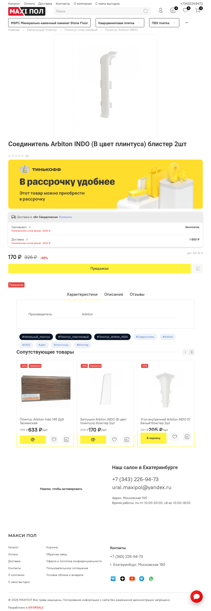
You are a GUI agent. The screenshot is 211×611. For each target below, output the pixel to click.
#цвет (42, 344)
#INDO (26, 344)
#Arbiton (168, 336)
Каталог (14, 3)
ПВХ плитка (160, 23)
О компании (83, 3)
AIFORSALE (35, 607)
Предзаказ (99, 268)
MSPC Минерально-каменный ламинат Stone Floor (49, 23)
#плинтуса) (61, 344)
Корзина (52, 547)
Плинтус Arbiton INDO (121, 30)
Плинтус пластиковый (80, 30)
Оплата (29, 3)
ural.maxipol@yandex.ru (141, 487)
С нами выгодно (107, 3)
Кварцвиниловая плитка (116, 23)
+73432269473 (192, 3)
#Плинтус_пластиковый (73, 336)
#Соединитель (145, 336)
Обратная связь (56, 554)
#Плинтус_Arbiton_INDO (112, 336)
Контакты (63, 3)
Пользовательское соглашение (67, 568)
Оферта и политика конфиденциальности (74, 561)
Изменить (65, 217)
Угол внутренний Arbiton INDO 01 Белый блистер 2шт (165, 421)
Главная (14, 30)
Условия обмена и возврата (64, 575)
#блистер (82, 344)
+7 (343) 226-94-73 (135, 479)
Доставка (45, 3)
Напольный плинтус (42, 30)
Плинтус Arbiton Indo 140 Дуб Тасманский (42, 421)
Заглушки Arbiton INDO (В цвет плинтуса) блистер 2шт (103, 421)
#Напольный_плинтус (36, 336)
